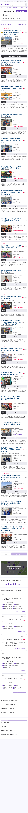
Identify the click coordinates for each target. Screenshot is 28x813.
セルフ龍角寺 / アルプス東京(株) (19, 611)
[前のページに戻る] (2, 11)
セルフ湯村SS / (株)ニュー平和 (19, 692)
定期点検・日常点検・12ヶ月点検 (12, 18)
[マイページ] (26, 4)
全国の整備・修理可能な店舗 (12, 7)
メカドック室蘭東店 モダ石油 (20, 631)
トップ (2, 7)
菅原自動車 (23, 670)
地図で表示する (22, 24)
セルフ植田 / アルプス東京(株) (20, 648)
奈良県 (21, 7)
